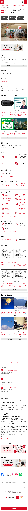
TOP (2, 5)
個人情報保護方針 (9, 491)
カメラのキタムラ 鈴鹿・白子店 (10, 370)
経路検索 (14, 508)
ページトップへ (23, 487)
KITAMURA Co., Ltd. (11, 501)
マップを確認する (7, 65)
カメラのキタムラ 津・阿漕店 (10, 387)
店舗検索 (6, 5)
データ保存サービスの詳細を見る (9, 231)
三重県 (22, 5)
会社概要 (9, 492)
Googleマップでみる (14, 362)
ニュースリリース (19, 491)
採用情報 (14, 492)
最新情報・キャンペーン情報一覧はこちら (14, 137)
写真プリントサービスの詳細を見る (9, 216)
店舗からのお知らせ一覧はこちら (14, 339)
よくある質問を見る (6, 438)
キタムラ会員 (22, 1)
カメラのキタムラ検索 (15, 5)
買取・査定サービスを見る (7, 176)
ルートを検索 (21, 65)
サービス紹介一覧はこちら (14, 289)
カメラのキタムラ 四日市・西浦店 (11, 379)
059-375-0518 (4, 81)
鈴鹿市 (2, 7)
